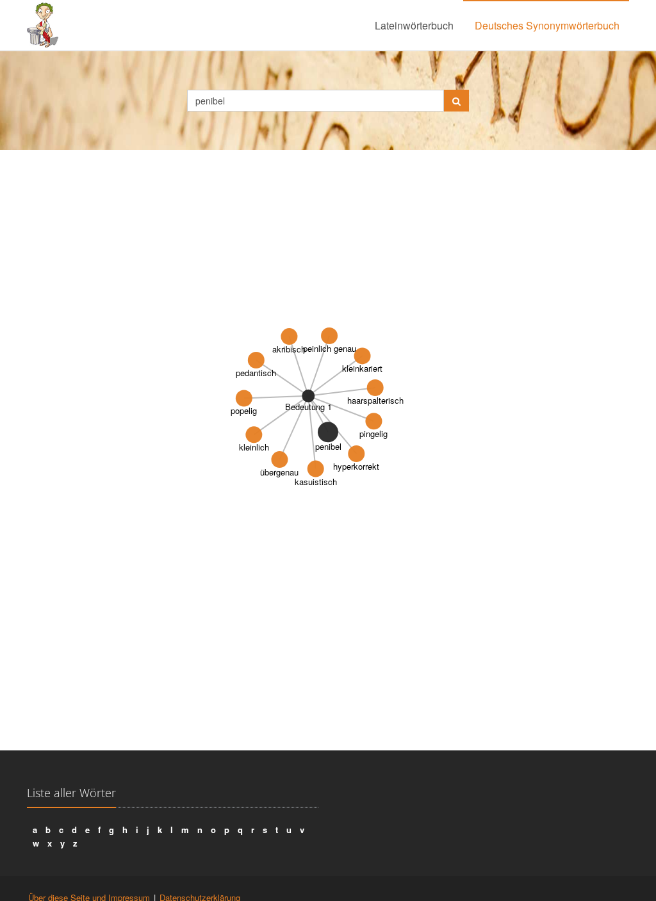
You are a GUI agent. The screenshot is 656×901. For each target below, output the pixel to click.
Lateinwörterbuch (414, 25)
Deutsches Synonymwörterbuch (547, 25)
